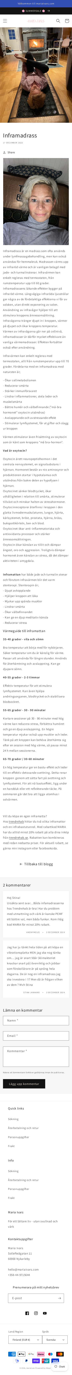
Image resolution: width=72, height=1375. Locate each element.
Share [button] (11, 152)
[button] (5, 20)
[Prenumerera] (59, 1298)
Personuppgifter (18, 1137)
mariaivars (30, 1368)
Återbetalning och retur (23, 1128)
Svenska (51, 1339)
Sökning (13, 1119)
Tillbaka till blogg (38, 864)
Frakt (11, 1146)
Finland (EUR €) (21, 1339)
